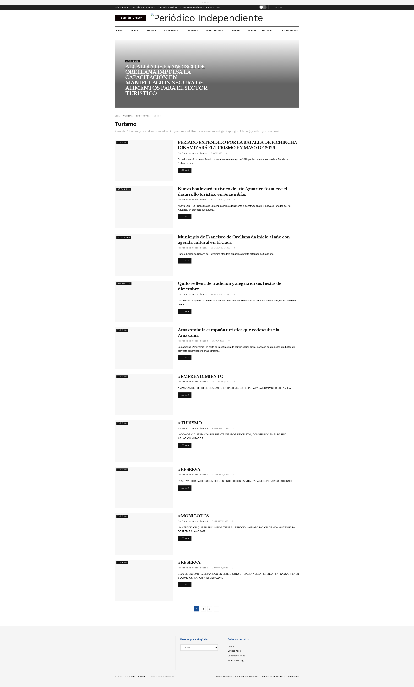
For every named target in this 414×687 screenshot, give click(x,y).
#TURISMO (190, 423)
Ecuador (236, 30)
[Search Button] (297, 7)
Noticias (267, 30)
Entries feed (234, 650)
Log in (231, 646)
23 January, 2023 (220, 475)
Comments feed (236, 655)
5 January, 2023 (219, 568)
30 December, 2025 (220, 199)
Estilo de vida (214, 30)
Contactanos (186, 7)
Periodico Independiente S (195, 341)
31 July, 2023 (217, 341)
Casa (117, 116)
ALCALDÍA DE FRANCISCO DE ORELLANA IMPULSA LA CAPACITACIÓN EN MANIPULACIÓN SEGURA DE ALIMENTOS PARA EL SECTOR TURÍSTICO (166, 80)
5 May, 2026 (216, 153)
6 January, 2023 (219, 521)
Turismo (157, 116)
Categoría (127, 116)
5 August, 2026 (166, 100)
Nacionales (124, 284)
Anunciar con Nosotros (143, 7)
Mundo (252, 30)
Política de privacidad (167, 7)
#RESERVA (189, 469)
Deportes (192, 30)
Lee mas (184, 170)
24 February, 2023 (220, 382)
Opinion (133, 30)
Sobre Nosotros (123, 7)
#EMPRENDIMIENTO (200, 376)
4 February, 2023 (220, 428)
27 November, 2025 (220, 294)
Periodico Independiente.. (141, 100)
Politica (151, 30)
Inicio (119, 30)
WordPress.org (236, 660)
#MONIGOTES (193, 516)
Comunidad (171, 30)
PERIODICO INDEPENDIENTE (135, 677)
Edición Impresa (131, 18)
